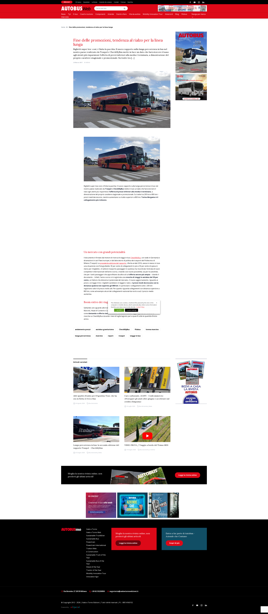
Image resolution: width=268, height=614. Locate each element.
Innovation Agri (92, 577)
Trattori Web (91, 548)
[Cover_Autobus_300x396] (191, 52)
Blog (177, 14)
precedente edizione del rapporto (113, 263)
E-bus (75, 14)
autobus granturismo (105, 329)
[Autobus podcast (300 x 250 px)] (164, 505)
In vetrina (152, 450)
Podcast (123, 2)
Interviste (65, 17)
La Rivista (94, 2)
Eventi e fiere (121, 14)
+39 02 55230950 (98, 591)
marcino (99, 336)
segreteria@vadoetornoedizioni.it (124, 591)
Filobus (184, 14)
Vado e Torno (91, 529)
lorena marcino (152, 329)
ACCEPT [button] (119, 310)
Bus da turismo (93, 403)
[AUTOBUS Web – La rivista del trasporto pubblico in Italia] (75, 8)
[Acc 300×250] (132, 505)
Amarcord (169, 14)
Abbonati (67, 2)
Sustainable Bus (92, 539)
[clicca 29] (182, 8)
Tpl (69, 14)
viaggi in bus (135, 336)
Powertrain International (96, 545)
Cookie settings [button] (131, 310)
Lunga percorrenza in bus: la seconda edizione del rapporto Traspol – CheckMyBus (96, 446)
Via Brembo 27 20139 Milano (75, 591)
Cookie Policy (140, 307)
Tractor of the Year (93, 570)
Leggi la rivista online (187, 475)
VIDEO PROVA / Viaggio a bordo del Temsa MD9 (146, 445)
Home (63, 27)
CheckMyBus (136, 258)
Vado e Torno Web (93, 532)
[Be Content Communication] (75, 607)
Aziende (111, 14)
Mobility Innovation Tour (153, 14)
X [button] (156, 303)
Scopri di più (174, 543)
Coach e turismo (86, 14)
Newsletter (86, 2)
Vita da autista (134, 14)
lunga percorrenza (83, 336)
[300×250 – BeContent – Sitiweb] (101, 505)
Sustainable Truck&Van (95, 535)
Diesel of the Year (93, 567)
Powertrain (90, 542)
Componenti (100, 14)
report (110, 336)
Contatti (116, 2)
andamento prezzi (83, 329)
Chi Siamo (78, 2)
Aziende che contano (105, 2)
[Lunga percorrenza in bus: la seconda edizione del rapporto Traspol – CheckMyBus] (96, 429)
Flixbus (138, 329)
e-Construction (92, 551)
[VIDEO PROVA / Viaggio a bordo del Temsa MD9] (147, 429)
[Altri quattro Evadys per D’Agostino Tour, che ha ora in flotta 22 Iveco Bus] (96, 380)
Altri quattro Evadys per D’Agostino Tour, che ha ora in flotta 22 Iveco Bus (95, 397)
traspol (122, 336)
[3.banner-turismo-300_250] (191, 87)
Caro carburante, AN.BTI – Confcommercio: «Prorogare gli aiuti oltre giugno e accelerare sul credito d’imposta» (146, 399)
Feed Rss (130, 2)
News (63, 14)
